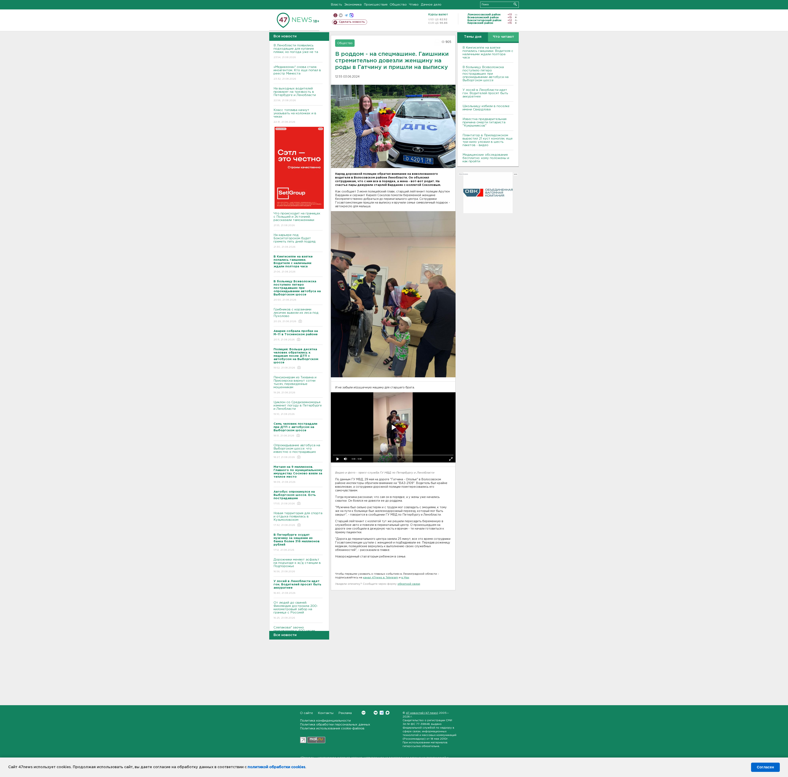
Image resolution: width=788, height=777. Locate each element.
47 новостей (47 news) (422, 713)
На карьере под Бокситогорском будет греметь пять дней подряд (295, 241)
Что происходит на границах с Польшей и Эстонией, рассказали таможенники (297, 219)
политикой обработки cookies (276, 767)
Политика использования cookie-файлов (332, 728)
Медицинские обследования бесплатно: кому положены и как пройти (486, 158)
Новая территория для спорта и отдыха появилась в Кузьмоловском (298, 519)
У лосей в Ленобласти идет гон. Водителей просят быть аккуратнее (485, 93)
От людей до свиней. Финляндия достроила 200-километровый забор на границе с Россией (296, 610)
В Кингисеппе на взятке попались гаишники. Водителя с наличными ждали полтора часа (488, 52)
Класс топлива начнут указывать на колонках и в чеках (295, 116)
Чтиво (414, 4)
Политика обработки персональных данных (335, 724)
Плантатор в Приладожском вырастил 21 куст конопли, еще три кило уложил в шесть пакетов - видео (488, 140)
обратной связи (408, 584)
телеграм (346, 15)
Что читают (503, 36)
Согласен (765, 767)
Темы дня (472, 36)
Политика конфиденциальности (325, 720)
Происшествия (375, 4)
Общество (398, 4)
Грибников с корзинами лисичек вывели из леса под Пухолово (296, 315)
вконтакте (341, 15)
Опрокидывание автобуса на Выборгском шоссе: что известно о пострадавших (297, 451)
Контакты (325, 713)
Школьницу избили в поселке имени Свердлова (486, 108)
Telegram (382, 713)
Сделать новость (352, 22)
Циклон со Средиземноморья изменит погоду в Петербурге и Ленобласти (298, 408)
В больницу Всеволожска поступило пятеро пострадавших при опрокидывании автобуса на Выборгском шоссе (486, 74)
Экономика (353, 4)
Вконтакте (376, 713)
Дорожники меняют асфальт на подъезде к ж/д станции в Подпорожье (297, 565)
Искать (515, 4)
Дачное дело (431, 4)
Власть (336, 4)
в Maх (405, 578)
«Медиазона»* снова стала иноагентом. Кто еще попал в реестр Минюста (297, 73)
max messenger (351, 15)
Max (387, 713)
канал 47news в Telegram (380, 578)
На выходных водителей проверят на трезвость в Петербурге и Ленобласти (295, 94)
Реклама (345, 713)
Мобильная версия (335, 15)
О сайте (306, 713)
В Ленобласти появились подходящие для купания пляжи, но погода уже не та (296, 51)
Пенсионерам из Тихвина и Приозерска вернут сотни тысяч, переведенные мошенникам (295, 385)
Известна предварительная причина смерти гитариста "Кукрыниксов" (484, 122)
